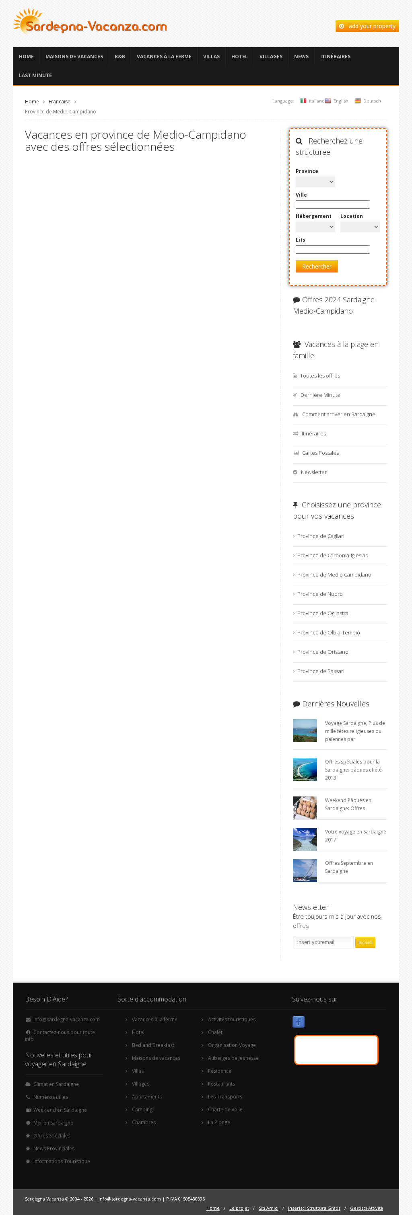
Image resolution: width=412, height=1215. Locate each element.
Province (307, 171)
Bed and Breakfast (153, 1045)
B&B (120, 56)
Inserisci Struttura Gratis (314, 1208)
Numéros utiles (50, 1097)
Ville (301, 194)
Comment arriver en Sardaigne (338, 414)
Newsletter (314, 472)
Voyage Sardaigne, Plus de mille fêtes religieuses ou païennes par (355, 731)
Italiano (317, 101)
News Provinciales (53, 1148)
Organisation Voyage (232, 1045)
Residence (219, 1070)
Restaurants (221, 1083)
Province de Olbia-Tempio (328, 632)
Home (26, 56)
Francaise (59, 101)
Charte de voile (225, 1109)
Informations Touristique (61, 1161)
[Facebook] (298, 1023)
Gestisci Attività (366, 1208)
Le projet (239, 1208)
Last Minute (35, 75)
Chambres (144, 1122)
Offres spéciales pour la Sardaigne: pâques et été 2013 (353, 769)
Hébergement (314, 216)
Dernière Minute (320, 394)
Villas (211, 56)
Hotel (239, 56)
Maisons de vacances (74, 56)
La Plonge (219, 1122)
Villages (271, 56)
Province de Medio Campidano (334, 574)
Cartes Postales (320, 452)
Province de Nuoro (320, 593)
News (301, 56)
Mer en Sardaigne (53, 1122)
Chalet (215, 1032)
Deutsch (372, 101)
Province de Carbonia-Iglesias (332, 555)
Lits (300, 239)
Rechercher (317, 266)
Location (351, 216)
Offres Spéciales (51, 1135)
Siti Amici (268, 1208)
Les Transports (225, 1096)
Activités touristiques (231, 1019)
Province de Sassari (320, 671)
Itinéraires (335, 56)
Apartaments (147, 1096)
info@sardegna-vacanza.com (66, 1019)
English (341, 101)
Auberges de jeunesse (233, 1058)
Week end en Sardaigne (60, 1109)
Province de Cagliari (320, 536)
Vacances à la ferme (164, 56)
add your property (370, 26)
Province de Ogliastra (322, 613)
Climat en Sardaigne (56, 1084)
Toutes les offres (320, 375)
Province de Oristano (322, 651)
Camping (142, 1109)
